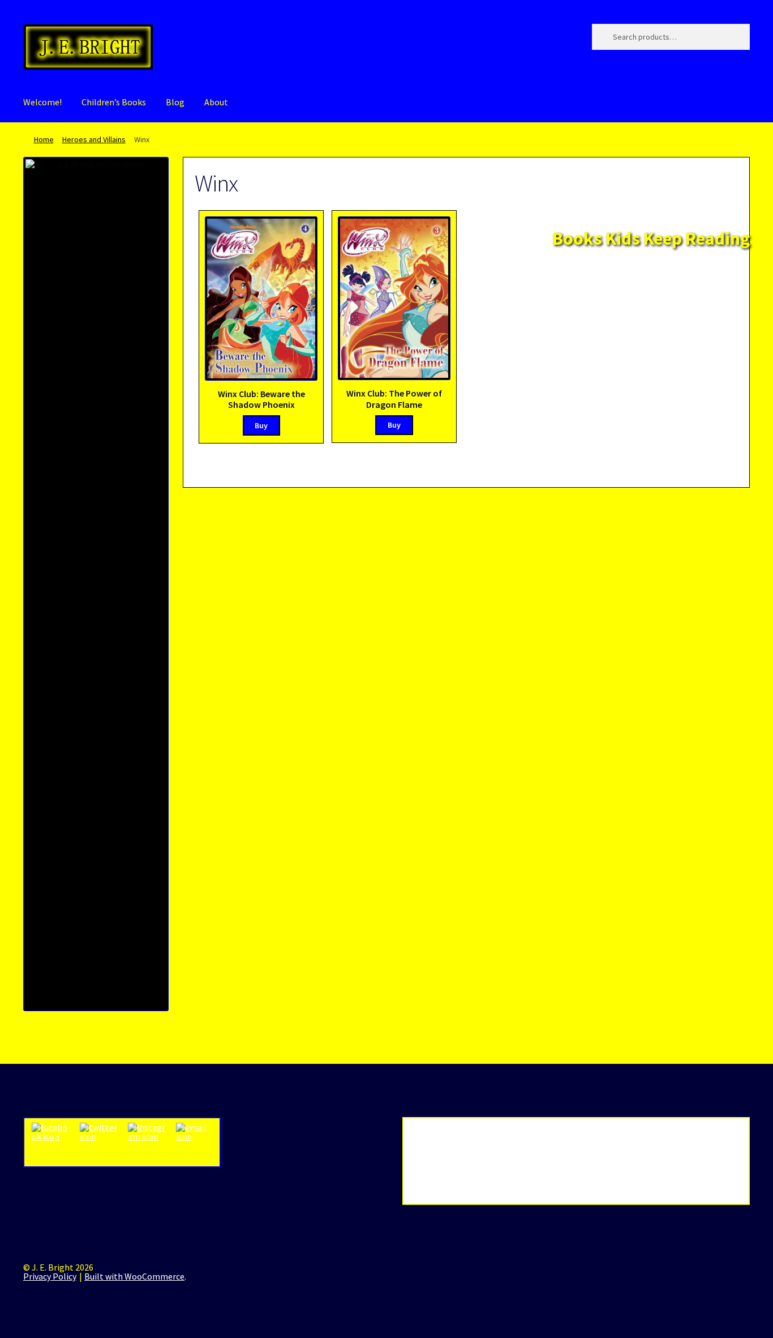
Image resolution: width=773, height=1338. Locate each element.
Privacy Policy (49, 1276)
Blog (175, 102)
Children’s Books (113, 102)
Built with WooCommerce (134, 1276)
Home (44, 139)
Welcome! (42, 102)
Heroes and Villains (94, 139)
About (216, 102)
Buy (261, 425)
